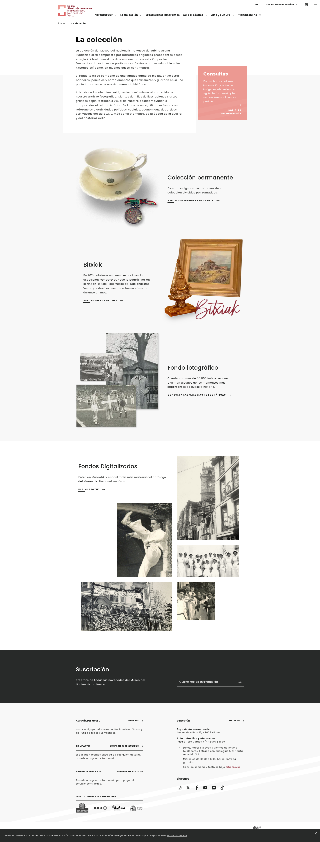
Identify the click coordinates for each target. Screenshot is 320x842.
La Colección (129, 15)
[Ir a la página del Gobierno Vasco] (82, 808)
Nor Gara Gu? (104, 15)
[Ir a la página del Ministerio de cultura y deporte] (136, 808)
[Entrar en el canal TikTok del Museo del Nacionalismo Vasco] (222, 787)
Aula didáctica (193, 15)
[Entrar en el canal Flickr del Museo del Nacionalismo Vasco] (214, 787)
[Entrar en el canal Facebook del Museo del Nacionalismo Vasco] (197, 787)
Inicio (61, 23)
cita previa (233, 767)
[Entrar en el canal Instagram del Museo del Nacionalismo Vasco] (179, 787)
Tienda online (248, 15)
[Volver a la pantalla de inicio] (75, 10)
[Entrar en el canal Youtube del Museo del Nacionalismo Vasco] (205, 787)
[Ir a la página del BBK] (100, 808)
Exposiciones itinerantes (163, 15)
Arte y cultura (221, 15)
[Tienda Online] (306, 4)
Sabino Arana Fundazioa (280, 4)
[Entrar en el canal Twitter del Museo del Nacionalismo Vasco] (188, 787)
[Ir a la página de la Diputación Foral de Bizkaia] (118, 808)
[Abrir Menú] (315, 4)
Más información (177, 835)
